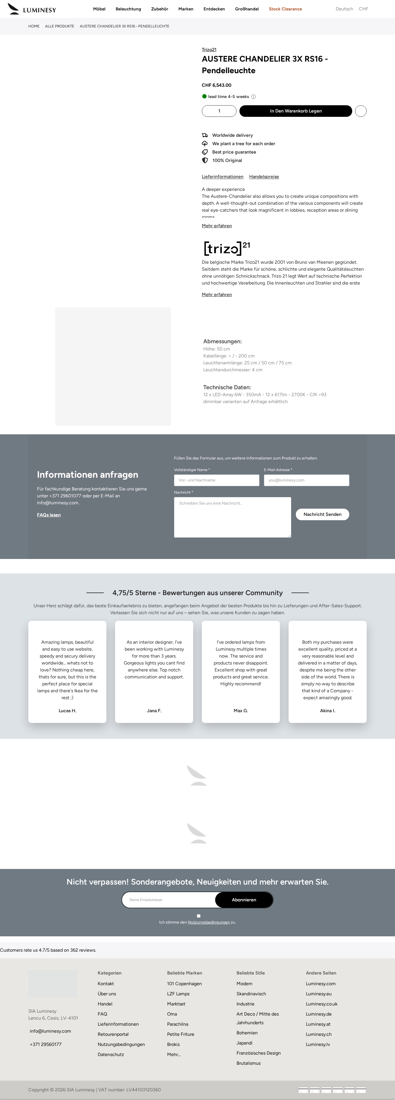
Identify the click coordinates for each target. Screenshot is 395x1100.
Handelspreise (264, 176)
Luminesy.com (321, 983)
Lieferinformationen (222, 176)
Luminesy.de (319, 1014)
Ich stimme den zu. (197, 922)
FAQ (102, 1014)
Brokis (173, 1044)
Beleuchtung (128, 9)
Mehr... (173, 1054)
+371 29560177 (46, 1044)
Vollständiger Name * (192, 470)
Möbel (99, 9)
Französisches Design (259, 1053)
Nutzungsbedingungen (209, 922)
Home (34, 26)
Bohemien (247, 1033)
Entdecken (214, 9)
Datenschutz (111, 1054)
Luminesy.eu (319, 993)
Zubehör (159, 9)
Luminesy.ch (319, 1034)
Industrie (245, 1004)
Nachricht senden (323, 514)
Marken (185, 9)
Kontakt (106, 983)
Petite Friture (180, 1034)
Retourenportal (113, 1034)
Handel (105, 1004)
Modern (244, 983)
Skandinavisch (251, 993)
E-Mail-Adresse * (278, 470)
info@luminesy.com (57, 502)
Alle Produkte (59, 26)
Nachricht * (183, 492)
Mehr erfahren (217, 225)
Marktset (176, 1004)
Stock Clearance (285, 9)
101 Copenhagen (184, 983)
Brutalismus (249, 1063)
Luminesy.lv (318, 1044)
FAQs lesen (49, 515)
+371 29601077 (65, 496)
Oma (172, 1014)
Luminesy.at (318, 1024)
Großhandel (247, 9)
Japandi (244, 1043)
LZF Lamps (178, 993)
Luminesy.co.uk (321, 1004)
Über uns (107, 993)
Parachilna (177, 1024)
